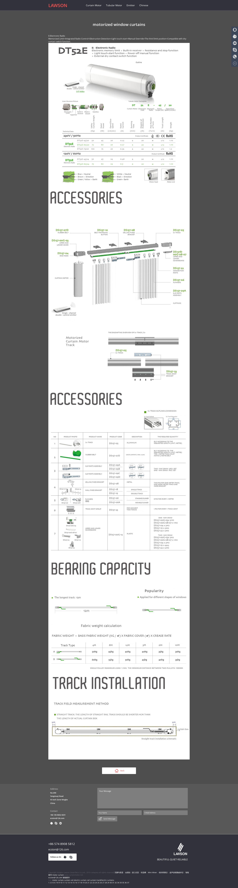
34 (118, 882)
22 (91, 882)
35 (123, 882)
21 (88, 882)
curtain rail (68, 880)
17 (79, 882)
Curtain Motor (94, 5)
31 (113, 882)
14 (71, 882)
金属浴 (127, 872)
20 (86, 882)
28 (106, 882)
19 (84, 882)
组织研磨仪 (163, 872)
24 (96, 882)
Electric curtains (107, 880)
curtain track (95, 880)
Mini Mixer (152, 872)
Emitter (131, 5)
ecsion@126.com (57, 818)
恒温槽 (143, 872)
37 (128, 882)
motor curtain (58, 875)
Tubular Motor (114, 5)
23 (93, 882)
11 (64, 882)
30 (111, 882)
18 (81, 882)
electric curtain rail (82, 880)
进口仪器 (135, 872)
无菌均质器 (119, 872)
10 (61, 882)
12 (66, 882)
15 (74, 882)
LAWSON (57, 5)
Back (122, 770)
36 (126, 882)
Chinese (143, 5)
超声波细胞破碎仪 (176, 872)
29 (108, 882)
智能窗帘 (66, 877)
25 (98, 882)
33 (121, 882)
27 (103, 882)
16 (76, 882)
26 (101, 882)
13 (69, 882)
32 (116, 882)
